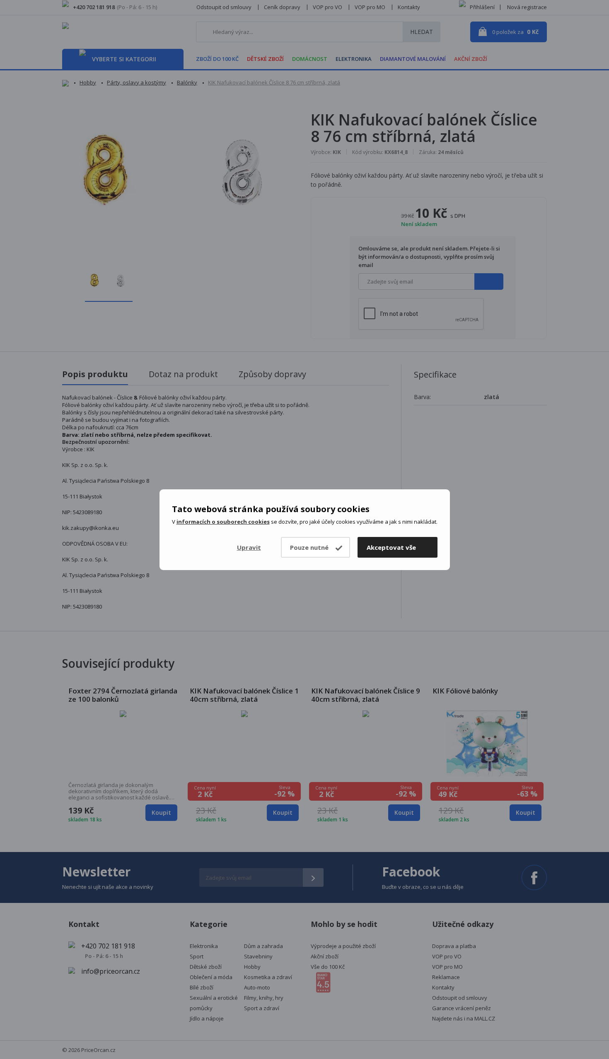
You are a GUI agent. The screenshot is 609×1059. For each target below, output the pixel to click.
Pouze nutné (309, 547)
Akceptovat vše (391, 547)
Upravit (249, 547)
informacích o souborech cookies (223, 521)
